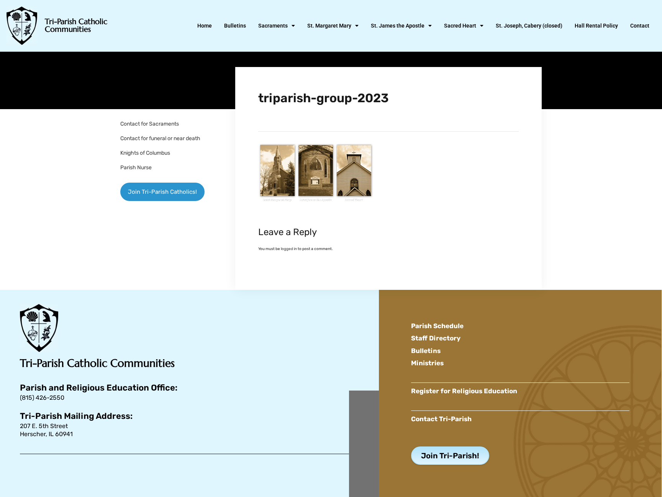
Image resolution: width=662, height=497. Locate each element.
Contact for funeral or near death (160, 138)
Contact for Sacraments (149, 124)
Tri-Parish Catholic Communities (76, 25)
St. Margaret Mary (329, 26)
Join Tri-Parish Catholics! (162, 191)
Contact (639, 26)
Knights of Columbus (145, 153)
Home (204, 26)
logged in (289, 249)
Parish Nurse (136, 167)
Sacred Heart (460, 26)
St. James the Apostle (397, 26)
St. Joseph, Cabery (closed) (529, 26)
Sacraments (273, 26)
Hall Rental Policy (596, 26)
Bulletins (235, 26)
